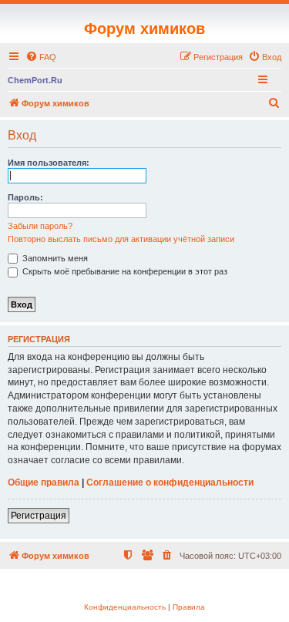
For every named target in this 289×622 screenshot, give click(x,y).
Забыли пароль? (40, 225)
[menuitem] (40, 57)
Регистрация (38, 515)
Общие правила (43, 482)
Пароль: (25, 197)
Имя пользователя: (48, 162)
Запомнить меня (54, 258)
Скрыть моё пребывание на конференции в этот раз (123, 271)
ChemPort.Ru (35, 80)
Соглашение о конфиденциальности (170, 482)
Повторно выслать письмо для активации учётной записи (121, 239)
